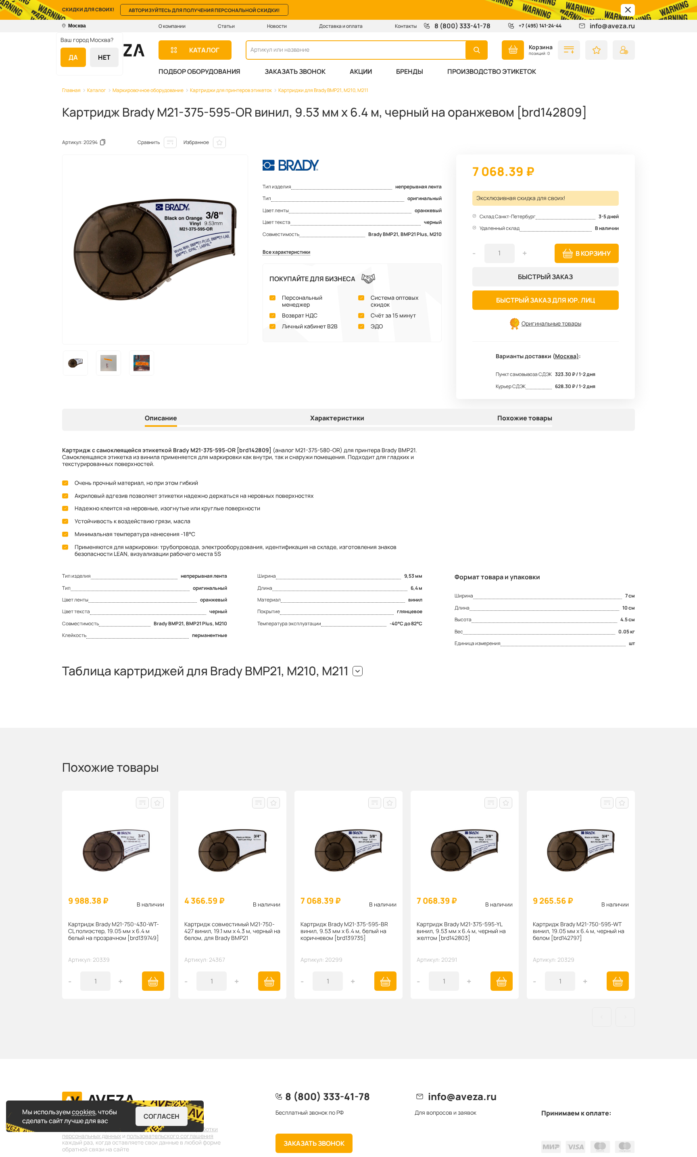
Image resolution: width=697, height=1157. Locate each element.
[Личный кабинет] (624, 50)
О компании (172, 26)
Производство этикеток (491, 71)
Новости (277, 26)
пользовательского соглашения (170, 1136)
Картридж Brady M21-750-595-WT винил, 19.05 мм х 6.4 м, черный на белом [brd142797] (578, 931)
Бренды (409, 71)
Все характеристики (286, 252)
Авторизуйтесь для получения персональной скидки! (204, 10)
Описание (161, 418)
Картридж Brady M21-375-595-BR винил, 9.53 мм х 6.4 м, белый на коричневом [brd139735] (344, 931)
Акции (361, 71)
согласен (161, 1116)
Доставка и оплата (341, 26)
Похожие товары (524, 418)
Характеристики (337, 418)
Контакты (406, 26)
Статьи (226, 26)
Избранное (196, 142)
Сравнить (149, 142)
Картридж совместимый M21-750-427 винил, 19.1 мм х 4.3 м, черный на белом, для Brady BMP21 (232, 931)
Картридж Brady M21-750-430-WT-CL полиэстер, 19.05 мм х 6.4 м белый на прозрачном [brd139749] (113, 931)
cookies (83, 1111)
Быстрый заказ (545, 276)
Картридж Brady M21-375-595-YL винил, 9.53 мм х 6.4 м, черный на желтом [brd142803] (461, 931)
